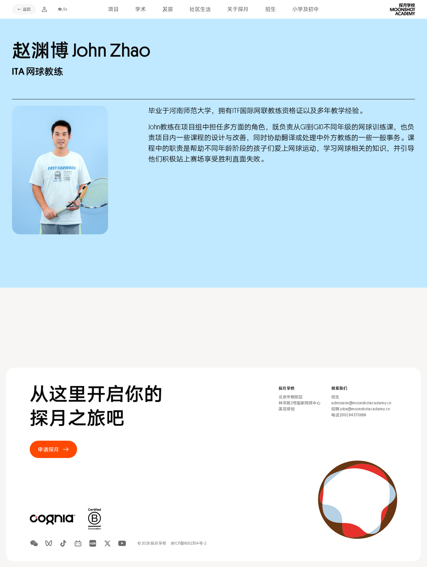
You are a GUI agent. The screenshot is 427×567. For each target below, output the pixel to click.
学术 (140, 9)
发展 (167, 9)
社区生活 (200, 9)
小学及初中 (305, 9)
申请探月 (48, 449)
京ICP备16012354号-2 (188, 543)
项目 (113, 9)
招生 (270, 9)
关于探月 (238, 9)
